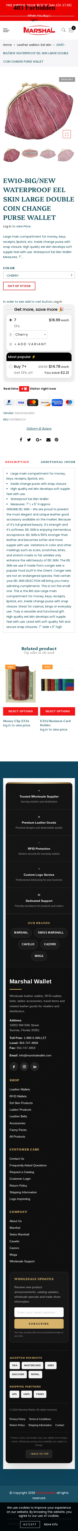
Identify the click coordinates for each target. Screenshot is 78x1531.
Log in (7, 226)
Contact (59, 1425)
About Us (16, 1221)
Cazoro (14, 1248)
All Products (17, 1136)
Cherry (13, 275)
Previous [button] (10, 113)
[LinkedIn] (34, 1066)
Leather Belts (18, 1116)
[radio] (39, 333)
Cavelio (14, 1241)
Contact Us (17, 1158)
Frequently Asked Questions (28, 1165)
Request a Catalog (22, 1172)
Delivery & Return (39, 429)
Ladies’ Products (20, 1109)
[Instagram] (24, 1066)
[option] (39, 111)
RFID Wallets (18, 1096)
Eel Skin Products (21, 1103)
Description (17, 462)
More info (51, 1524)
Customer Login (20, 1178)
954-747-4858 (28, 1043)
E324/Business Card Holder (55, 723)
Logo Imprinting (20, 1199)
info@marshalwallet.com (35, 1055)
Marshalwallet (25, 413)
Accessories (17, 1123)
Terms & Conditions (40, 1419)
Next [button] (62, 113)
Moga (13, 1254)
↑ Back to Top (39, 1454)
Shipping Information (23, 1192)
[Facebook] (14, 1066)
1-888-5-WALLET (35, 1038)
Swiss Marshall (19, 1234)
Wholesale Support (22, 1261)
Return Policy (18, 1185)
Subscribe (39, 1323)
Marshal (15, 1227)
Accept (30, 1524)
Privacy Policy (17, 1419)
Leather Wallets (20, 1089)
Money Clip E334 (16, 721)
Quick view (32, 668)
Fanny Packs (18, 1130)
